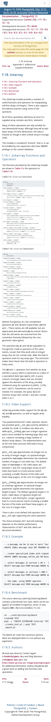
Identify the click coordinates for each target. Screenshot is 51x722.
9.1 (25, 32)
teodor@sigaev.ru (13, 656)
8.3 (40, 32)
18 (34, 19)
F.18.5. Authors (9, 94)
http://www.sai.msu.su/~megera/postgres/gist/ (26, 662)
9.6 (46, 29)
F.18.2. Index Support (12, 84)
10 (41, 29)
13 (27, 29)
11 (37, 29)
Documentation (10, 16)
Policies (11, 705)
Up (9, 66)
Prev (4, 66)
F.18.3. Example (9, 87)
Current (28, 19)
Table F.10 (7, 171)
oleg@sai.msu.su (12, 660)
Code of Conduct (26, 705)
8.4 (35, 32)
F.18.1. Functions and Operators (22, 81)
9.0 (30, 32)
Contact (33, 708)
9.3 (15, 32)
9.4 (10, 32)
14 (8, 22)
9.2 (20, 32)
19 (28, 26)
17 (39, 19)
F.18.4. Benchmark (10, 91)
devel (34, 26)
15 (3, 22)
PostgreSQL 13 (29, 16)
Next (46, 66)
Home (40, 66)
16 (44, 19)
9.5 (5, 32)
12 (32, 29)
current (11, 52)
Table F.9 (19, 168)
